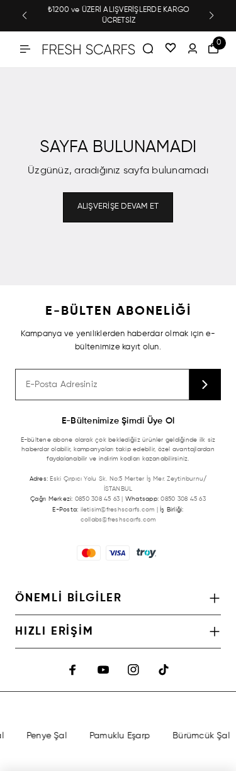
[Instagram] (133, 670)
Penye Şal (45, 735)
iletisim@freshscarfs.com (118, 509)
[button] (24, 16)
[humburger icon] (25, 49)
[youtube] (103, 670)
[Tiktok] (163, 670)
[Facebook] (73, 670)
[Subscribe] (205, 384)
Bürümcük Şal (199, 735)
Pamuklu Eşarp (118, 735)
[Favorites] (170, 49)
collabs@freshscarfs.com (118, 520)
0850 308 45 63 (97, 499)
